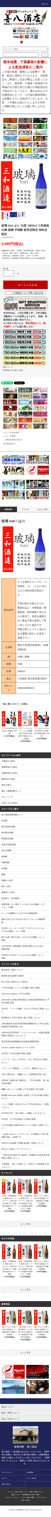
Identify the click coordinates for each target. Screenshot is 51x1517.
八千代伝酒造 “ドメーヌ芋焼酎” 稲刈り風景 (20, 988)
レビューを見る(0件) (11, 433)
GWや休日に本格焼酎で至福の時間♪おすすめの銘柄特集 (23, 258)
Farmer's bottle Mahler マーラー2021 (18, 1047)
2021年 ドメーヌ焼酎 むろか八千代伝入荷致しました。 (25, 1010)
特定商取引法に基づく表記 (13, 370)
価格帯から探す (18, 256)
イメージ (25, 509)
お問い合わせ (6, 1484)
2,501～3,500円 (32, 256)
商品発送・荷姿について (12, 970)
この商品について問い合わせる (27, 293)
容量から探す (40, 251)
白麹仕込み (6, 256)
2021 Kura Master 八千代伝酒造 (15, 994)
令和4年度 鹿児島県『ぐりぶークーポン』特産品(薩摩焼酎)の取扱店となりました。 (25, 1034)
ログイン (4, 1478)
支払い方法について (21, 1492)
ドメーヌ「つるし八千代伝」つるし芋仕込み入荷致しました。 (25, 1061)
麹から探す (14, 253)
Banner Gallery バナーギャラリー (16, 1149)
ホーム (10, 1492)
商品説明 (8, 509)
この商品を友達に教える (12, 440)
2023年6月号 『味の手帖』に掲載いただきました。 (24, 1113)
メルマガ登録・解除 (27, 1497)
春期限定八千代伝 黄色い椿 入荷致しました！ (21, 1017)
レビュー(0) (42, 509)
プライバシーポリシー (12, 1497)
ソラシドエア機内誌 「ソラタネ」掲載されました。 (24, 1068)
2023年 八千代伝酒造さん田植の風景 (18, 1119)
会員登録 (30, 1472)
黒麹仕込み (24, 253)
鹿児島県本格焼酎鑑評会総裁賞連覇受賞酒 (20, 1041)
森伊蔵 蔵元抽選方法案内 (12, 976)
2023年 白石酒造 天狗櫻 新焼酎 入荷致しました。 (23, 1143)
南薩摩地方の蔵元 (8, 251)
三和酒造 (22, 678)
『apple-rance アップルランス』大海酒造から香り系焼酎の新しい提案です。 (24, 1135)
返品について (8, 367)
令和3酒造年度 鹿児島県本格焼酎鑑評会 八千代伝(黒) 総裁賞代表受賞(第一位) (25, 1025)
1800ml (5, 253)
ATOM (28, 1500)
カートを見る (31, 1478)
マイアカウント (6, 1472)
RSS (22, 1500)
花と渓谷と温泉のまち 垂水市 (14, 982)
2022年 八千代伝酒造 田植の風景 (16, 1053)
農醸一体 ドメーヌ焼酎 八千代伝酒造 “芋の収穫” (22, 1089)
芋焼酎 (19, 251)
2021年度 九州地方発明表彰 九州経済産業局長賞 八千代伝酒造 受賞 (25, 1001)
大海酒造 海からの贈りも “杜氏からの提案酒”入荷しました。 (25, 1165)
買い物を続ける (9, 444)
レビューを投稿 (9, 436)
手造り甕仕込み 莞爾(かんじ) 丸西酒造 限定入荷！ (24, 1074)
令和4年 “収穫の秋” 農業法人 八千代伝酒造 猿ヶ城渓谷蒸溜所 (25, 1081)
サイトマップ (41, 1497)
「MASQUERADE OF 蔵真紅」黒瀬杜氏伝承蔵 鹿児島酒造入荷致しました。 (25, 1156)
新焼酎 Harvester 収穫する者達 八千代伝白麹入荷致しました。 (25, 1096)
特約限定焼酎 (28, 251)
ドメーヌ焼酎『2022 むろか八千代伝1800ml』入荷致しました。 (25, 1105)
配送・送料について (36, 1492)
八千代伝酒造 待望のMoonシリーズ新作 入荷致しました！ (25, 1126)
